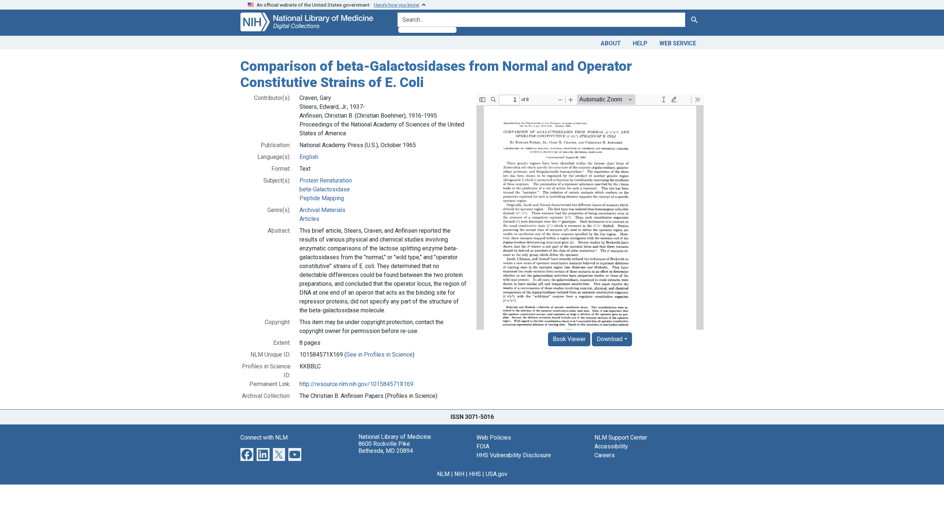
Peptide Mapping (321, 198)
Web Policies (493, 437)
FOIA (482, 446)
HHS (475, 474)
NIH (459, 474)
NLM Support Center (620, 437)
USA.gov (496, 474)
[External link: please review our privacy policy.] (246, 454)
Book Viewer (569, 339)
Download (609, 339)
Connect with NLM (264, 437)
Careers (604, 455)
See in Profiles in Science (379, 354)
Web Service (677, 43)
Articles (309, 218)
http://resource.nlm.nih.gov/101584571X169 (356, 384)
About (611, 43)
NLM (443, 474)
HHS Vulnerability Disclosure (513, 455)
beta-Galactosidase (324, 189)
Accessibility (611, 446)
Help (640, 43)
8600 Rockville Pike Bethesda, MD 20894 (385, 447)
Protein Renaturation (325, 180)
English (308, 156)
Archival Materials (322, 210)
